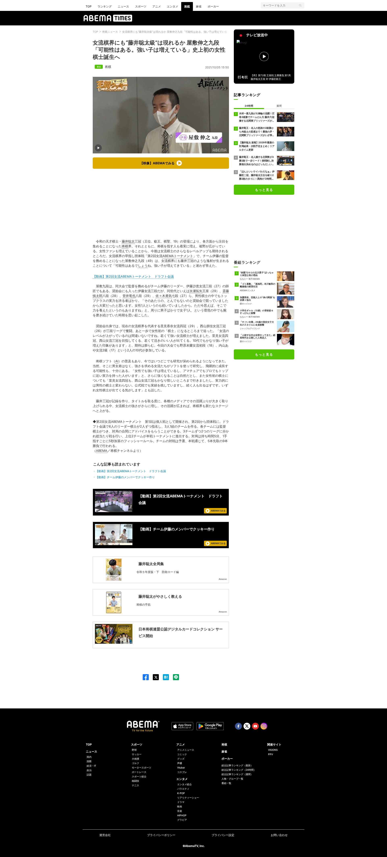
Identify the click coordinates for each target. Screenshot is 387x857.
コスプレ (182, 772)
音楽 (179, 810)
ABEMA (101, 451)
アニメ (156, 6)
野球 (134, 749)
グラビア (182, 819)
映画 (179, 806)
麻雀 (199, 6)
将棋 (187, 6)
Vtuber (181, 767)
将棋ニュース (110, 31)
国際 (89, 761)
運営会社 (105, 835)
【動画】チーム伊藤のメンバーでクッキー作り (125, 477)
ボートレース (139, 772)
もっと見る (264, 190)
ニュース (123, 6)
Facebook (238, 726)
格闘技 (135, 780)
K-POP (181, 793)
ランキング (105, 6)
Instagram (263, 726)
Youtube (255, 726)
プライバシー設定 (223, 835)
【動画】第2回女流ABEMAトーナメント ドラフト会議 (133, 276)
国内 (89, 756)
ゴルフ (135, 763)
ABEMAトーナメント (177, 256)
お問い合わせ (279, 835)
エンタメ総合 (184, 784)
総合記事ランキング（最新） (237, 765)
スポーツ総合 (139, 776)
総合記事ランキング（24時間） (239, 769)
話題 (89, 774)
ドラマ (180, 802)
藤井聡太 (128, 241)
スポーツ (140, 6)
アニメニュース (185, 749)
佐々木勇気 (164, 296)
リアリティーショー (188, 797)
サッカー (136, 754)
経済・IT (91, 765)
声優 (179, 763)
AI (116, 361)
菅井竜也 (129, 296)
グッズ (180, 758)
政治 (89, 770)
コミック (182, 754)
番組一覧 (226, 783)
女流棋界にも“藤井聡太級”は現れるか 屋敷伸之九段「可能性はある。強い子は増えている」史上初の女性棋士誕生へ (190, 31)
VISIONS (273, 749)
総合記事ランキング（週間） (237, 774)
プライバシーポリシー (161, 835)
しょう (143, 265)
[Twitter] (154, 677)
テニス (135, 785)
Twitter (246, 726)
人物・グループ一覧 (232, 778)
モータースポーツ (141, 767)
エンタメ (172, 6)
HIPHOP (181, 815)
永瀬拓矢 (195, 291)
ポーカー (213, 6)
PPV (270, 754)
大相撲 (135, 758)
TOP (89, 6)
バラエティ (183, 788)
